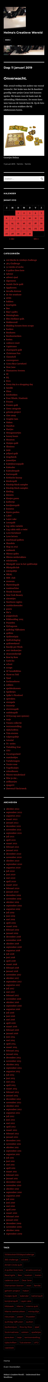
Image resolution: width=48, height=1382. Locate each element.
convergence (12, 360)
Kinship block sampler (17, 484)
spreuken (10, 698)
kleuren (10, 495)
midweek (10, 550)
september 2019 (14, 905)
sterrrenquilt (12, 709)
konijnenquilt (13, 505)
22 (18, 228)
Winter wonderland (15, 774)
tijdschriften (12, 730)
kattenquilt (37, 1296)
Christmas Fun (13, 353)
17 (30, 223)
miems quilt (32, 1306)
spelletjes (36, 1332)
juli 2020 (10, 871)
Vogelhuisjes (12, 768)
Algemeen (11, 281)
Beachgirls (10, 1275)
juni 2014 (10, 1037)
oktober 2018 (12, 943)
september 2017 (14, 981)
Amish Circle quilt (14, 284)
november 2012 (13, 1102)
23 (24, 228)
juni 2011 (10, 1161)
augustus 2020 (13, 867)
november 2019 (13, 898)
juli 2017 (10, 988)
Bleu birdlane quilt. (15, 319)
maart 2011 (11, 1171)
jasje (8, 450)
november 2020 (14, 857)
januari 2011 (12, 1178)
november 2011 (13, 1144)
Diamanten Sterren (15, 370)
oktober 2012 (12, 1106)
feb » (36, 239)
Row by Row (12, 657)
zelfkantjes (11, 781)
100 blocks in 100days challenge (21, 260)
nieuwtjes (11, 598)
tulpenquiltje (12, 736)
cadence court (13, 343)
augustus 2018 (13, 950)
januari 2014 (12, 1054)
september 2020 (14, 864)
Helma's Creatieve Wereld (23, 32)
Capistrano (11, 346)
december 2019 (13, 895)
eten (29, 1285)
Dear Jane (11, 367)
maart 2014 (11, 1047)
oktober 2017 (12, 978)
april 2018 (11, 961)
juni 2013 (10, 1078)
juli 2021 (10, 836)
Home (7, 1361)
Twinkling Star (13, 747)
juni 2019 (10, 916)
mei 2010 (10, 1206)
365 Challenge (13, 263)
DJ (7, 374)
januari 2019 (12, 933)
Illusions (10, 446)
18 (35, 223)
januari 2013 (12, 1095)
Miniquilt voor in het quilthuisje (21, 564)
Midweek (9, 1306)
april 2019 (11, 923)
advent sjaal (12, 277)
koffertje (10, 502)
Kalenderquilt (13, 471)
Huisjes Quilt (11, 1296)
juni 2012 (10, 1120)
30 (24, 233)
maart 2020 (11, 885)
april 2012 (11, 1126)
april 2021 (11, 840)
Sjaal (8, 678)
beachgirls (11, 305)
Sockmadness (13, 681)
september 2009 (14, 1233)
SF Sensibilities (13, 671)
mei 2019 (10, 919)
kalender (24, 1296)
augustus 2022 (13, 816)
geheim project (13, 412)
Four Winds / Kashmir (17, 398)
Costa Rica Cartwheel (16, 363)
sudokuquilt (12, 712)
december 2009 (13, 1223)
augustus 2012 (13, 1113)
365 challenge (11, 1260)
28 (12, 233)
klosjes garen (12, 498)
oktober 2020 (12, 860)
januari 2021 (12, 850)
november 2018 (13, 940)
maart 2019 (11, 926)
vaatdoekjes (12, 757)
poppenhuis (12, 616)
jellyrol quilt (12, 453)
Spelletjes (11, 692)
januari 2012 (12, 1137)
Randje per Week (14, 647)
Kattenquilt (11, 474)
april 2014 (11, 1044)
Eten (8, 381)
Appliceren (11, 287)
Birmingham (12, 315)
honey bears (12, 436)
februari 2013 (12, 1092)
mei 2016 (10, 1019)
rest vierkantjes (13, 650)
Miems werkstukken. (15, 1311)
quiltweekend (12, 643)
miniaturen (11, 560)
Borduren (10, 332)
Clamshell (11, 357)
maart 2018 (11, 964)
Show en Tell (12, 674)
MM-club (10, 578)
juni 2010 (10, 1202)
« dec (11, 239)
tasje (8, 719)
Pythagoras (11, 626)
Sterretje (10, 705)
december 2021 (13, 826)
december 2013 (13, 1057)
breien (9, 339)
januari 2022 (12, 822)
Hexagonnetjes (13, 433)
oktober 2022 (12, 809)
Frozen (9, 401)
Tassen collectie (14, 723)
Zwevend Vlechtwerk (16, 788)
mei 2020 (10, 878)
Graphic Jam (12, 419)
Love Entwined (13, 533)
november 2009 (14, 1227)
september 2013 (14, 1068)
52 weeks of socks (15, 267)
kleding (10, 491)
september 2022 (14, 812)
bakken (9, 301)
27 (6, 233)
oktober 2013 (12, 1064)
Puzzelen (10, 622)
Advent (9, 274)
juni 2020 (10, 874)
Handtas (10, 426)
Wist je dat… (12, 778)
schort (9, 664)
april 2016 (11, 1023)
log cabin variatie (14, 526)
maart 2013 (11, 1088)
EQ (7, 377)
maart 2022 (11, 819)
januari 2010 (12, 1220)
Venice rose (11, 764)
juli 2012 (10, 1116)
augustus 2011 (13, 1154)
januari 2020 (12, 892)
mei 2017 (10, 992)
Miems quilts (12, 553)
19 (41, 223)
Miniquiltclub (12, 567)
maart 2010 (11, 1213)
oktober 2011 (12, 1147)
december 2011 (13, 1140)
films (8, 391)
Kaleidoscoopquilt (15, 464)
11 (35, 218)
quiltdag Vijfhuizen (15, 629)
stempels (10, 702)
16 (24, 223)
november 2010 (13, 1185)
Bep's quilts (12, 312)
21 (12, 228)
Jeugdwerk (11, 457)
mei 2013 (10, 1082)
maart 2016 (11, 1026)
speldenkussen (13, 688)
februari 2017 (12, 995)
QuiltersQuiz (12, 636)
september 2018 (14, 947)
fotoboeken (11, 395)
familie (20, 164)
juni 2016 (10, 1016)
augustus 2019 (13, 909)
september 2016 (14, 1006)
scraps (9, 667)
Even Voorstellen (12, 1367)
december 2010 (13, 1182)
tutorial (10, 740)
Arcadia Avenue (13, 291)
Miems (20, 1306)
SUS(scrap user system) (17, 716)
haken (26, 1291)
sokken (9, 685)
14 (12, 223)
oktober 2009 (12, 1230)
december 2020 (13, 854)
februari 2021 (12, 847)
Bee (8, 308)
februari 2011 (12, 1175)
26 (41, 228)
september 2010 (14, 1192)
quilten (9, 633)
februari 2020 (12, 888)
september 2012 (14, 1109)
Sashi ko (10, 660)
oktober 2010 (12, 1189)
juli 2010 (10, 1199)
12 (41, 218)
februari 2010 (12, 1216)
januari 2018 (12, 971)
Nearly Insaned (13, 591)
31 (30, 233)
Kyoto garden (12, 512)
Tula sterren (12, 733)
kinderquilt (11, 481)
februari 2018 (12, 968)
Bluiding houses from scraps (20, 325)
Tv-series (11, 743)
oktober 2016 (12, 1002)
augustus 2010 (13, 1195)
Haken (9, 422)
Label (8, 515)
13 (7, 223)
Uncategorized (13, 754)
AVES (8, 298)
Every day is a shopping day (19, 384)
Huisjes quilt (12, 443)
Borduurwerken (13, 336)
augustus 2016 (13, 1009)
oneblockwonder (14, 605)
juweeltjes (11, 460)
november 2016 (13, 999)
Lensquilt (10, 522)
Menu (7, 40)
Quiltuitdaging (13, 640)
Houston (10, 439)
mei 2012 (10, 1123)
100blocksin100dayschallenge (19, 1254)
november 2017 (13, 974)
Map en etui (12, 546)
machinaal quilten (15, 540)
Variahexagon (13, 761)
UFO (8, 750)
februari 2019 (12, 930)
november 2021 (13, 829)
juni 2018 (10, 957)
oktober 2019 (12, 902)
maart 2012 (11, 1130)
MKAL (9, 574)
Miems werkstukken (16, 557)
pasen (9, 609)
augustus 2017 (13, 985)
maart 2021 (11, 843)
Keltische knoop (14, 477)
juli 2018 (10, 954)
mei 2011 (10, 1164)
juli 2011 (10, 1157)
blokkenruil (11, 322)
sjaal (37, 1327)
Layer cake (11, 519)
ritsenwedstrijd (13, 654)
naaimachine (12, 588)
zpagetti (10, 785)
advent (24, 1260)
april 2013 (11, 1085)
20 (6, 228)
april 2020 (11, 881)
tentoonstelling (14, 726)
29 (18, 233)
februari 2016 (12, 1030)
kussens (10, 509)
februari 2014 (12, 1050)
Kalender (10, 467)
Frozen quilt (12, 405)
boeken (9, 329)
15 (18, 223)
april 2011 (10, 1168)
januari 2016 (12, 1033)
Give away (11, 415)
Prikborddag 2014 (14, 619)
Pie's (8, 612)
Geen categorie (13, 408)
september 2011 (13, 1151)
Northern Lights (14, 602)
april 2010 (11, 1209)
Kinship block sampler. (17, 488)
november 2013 (13, 1061)
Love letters (12, 536)
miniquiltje (11, 571)
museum (10, 581)
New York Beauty (14, 595)
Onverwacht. (15, 78)
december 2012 (13, 1099)
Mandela (10, 543)
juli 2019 (10, 912)
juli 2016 (10, 1012)
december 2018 (13, 936)
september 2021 (14, 833)
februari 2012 (12, 1133)
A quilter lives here (15, 270)
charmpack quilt (14, 350)
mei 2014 (10, 1040)
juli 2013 (10, 1075)
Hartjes (9, 429)
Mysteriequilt (12, 584)
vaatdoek (9, 1348)
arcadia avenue (33, 1270)
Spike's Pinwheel (14, 695)
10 (30, 218)
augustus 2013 (13, 1071)
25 (35, 228)
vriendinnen (12, 771)
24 (29, 228)
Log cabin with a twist (17, 529)
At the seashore (13, 294)
